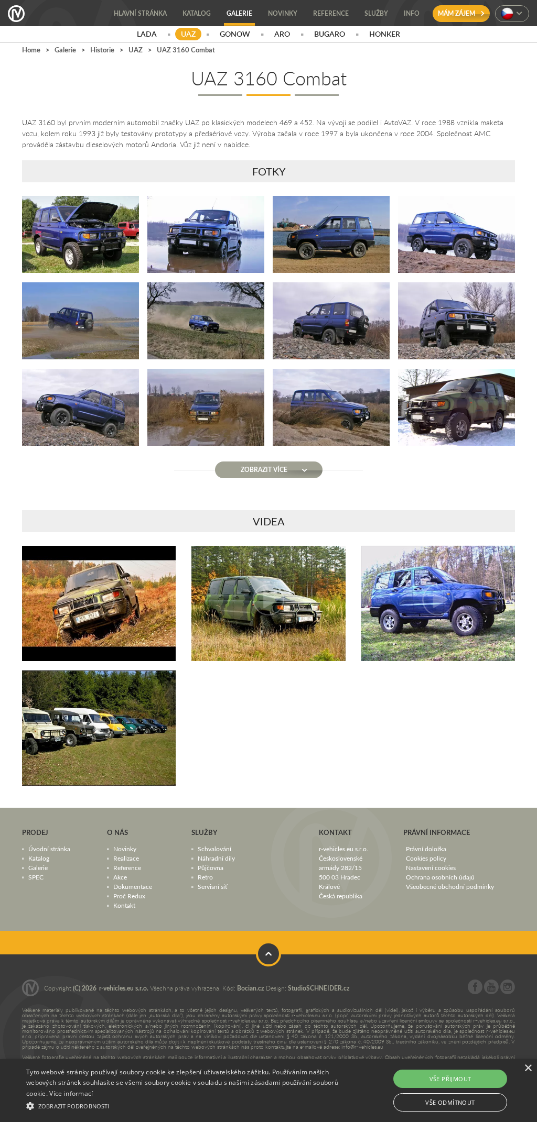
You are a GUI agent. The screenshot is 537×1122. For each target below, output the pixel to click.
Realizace (126, 858)
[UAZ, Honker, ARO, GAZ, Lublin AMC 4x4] (99, 728)
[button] (183, 1105)
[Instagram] (507, 991)
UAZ (135, 49)
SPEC (36, 877)
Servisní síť (212, 886)
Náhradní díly (216, 858)
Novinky (124, 848)
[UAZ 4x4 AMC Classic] (99, 603)
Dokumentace (132, 886)
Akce (120, 877)
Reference (127, 867)
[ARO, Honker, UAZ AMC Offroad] (268, 603)
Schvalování (214, 848)
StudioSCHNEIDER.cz (319, 988)
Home (31, 49)
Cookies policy (426, 858)
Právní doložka (426, 848)
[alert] (268, 1090)
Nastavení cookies (431, 867)
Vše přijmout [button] (450, 1079)
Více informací (71, 1093)
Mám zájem (457, 13)
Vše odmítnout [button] (450, 1102)
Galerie (65, 49)
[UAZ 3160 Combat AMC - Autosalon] (438, 603)
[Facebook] (475, 991)
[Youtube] (491, 991)
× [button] (528, 1068)
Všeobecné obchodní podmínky (450, 886)
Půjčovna (210, 867)
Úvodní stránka (49, 848)
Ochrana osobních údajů (440, 877)
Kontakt (124, 905)
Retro (205, 877)
